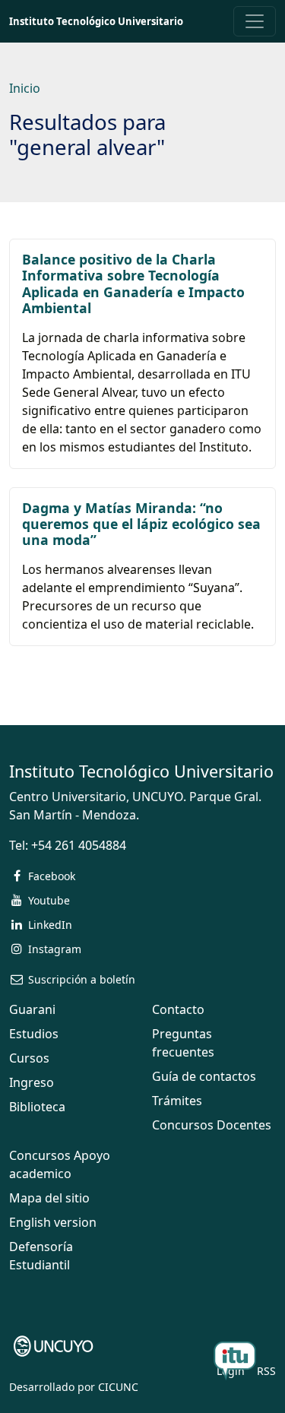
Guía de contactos (204, 1076)
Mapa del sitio (49, 1198)
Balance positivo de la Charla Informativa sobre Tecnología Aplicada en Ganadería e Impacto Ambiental (133, 283)
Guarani (32, 1009)
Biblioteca (37, 1106)
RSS (266, 1371)
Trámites (177, 1100)
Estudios (34, 1033)
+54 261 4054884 (78, 845)
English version (53, 1222)
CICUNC (118, 1387)
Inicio (24, 88)
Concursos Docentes (211, 1125)
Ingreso (31, 1082)
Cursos (29, 1058)
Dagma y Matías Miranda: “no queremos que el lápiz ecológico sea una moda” (141, 524)
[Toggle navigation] (254, 21)
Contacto (178, 1009)
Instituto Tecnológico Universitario (96, 21)
